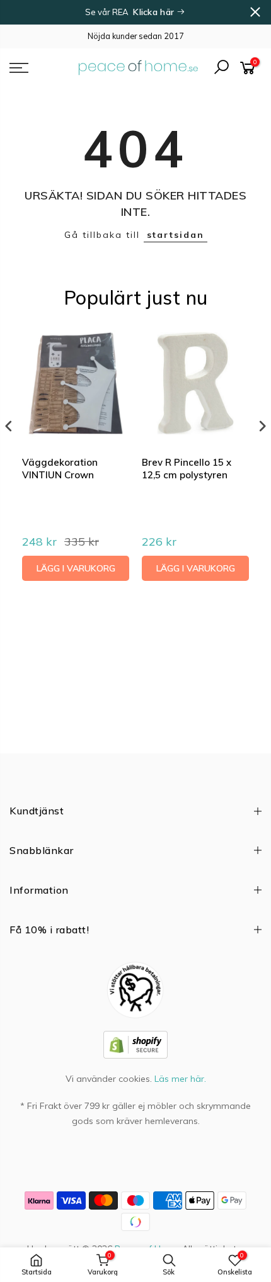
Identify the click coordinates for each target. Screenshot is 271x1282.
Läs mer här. (180, 1078)
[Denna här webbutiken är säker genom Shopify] (135, 1044)
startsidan (175, 234)
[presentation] (9, 426)
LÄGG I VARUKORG (76, 568)
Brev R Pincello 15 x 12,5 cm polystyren (186, 468)
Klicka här (154, 12)
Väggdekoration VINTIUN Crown (60, 468)
